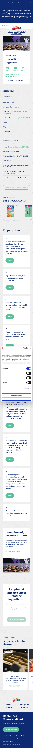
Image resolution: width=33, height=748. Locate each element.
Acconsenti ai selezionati (16, 395)
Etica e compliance (16, 738)
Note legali (11, 735)
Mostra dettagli (26, 388)
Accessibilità (6, 738)
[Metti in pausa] (6, 667)
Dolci (16, 31)
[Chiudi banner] (30, 348)
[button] (26, 55)
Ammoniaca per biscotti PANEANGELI (15, 112)
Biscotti (22, 31)
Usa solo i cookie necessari (16, 399)
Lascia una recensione (12, 74)
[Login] (28, 25)
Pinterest (8, 707)
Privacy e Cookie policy (22, 735)
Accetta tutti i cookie (16, 392)
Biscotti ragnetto (16, 33)
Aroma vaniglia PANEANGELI (20, 118)
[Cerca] (31, 25)
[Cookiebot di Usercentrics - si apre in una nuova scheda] (20, 348)
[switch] (28, 373)
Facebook (8, 705)
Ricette (10, 31)
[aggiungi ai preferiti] (26, 55)
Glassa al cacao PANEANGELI (19, 147)
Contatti (5, 735)
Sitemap (25, 738)
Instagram (24, 705)
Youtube (24, 707)
